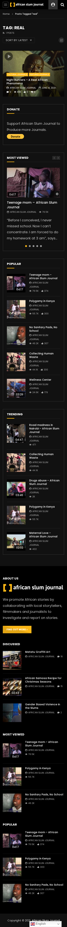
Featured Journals (39, 74)
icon (9, 56)
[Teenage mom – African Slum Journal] (16, 283)
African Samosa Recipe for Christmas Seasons (43, 680)
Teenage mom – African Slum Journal (32, 204)
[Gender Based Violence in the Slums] (12, 712)
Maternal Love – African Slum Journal (43, 534)
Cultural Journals (17, 74)
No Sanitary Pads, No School (43, 329)
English (40, 923)
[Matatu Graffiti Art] (12, 660)
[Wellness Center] (16, 388)
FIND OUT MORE (16, 629)
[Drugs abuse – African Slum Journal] (16, 489)
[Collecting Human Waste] (16, 362)
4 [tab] (37, 246)
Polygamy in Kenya (42, 301)
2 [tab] (30, 246)
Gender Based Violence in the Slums (42, 706)
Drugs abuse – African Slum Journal (44, 482)
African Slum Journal (23, 87)
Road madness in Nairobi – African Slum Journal (44, 428)
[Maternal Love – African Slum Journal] (16, 541)
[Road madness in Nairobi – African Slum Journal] (16, 433)
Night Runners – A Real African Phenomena (27, 81)
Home (6, 13)
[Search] (62, 4)
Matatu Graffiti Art (37, 652)
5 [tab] (41, 246)
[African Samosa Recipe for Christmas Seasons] (12, 686)
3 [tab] (33, 246)
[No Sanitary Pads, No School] (16, 335)
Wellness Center (40, 380)
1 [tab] (26, 246)
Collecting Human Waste (41, 355)
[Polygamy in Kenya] (16, 309)
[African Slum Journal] (27, 5)
